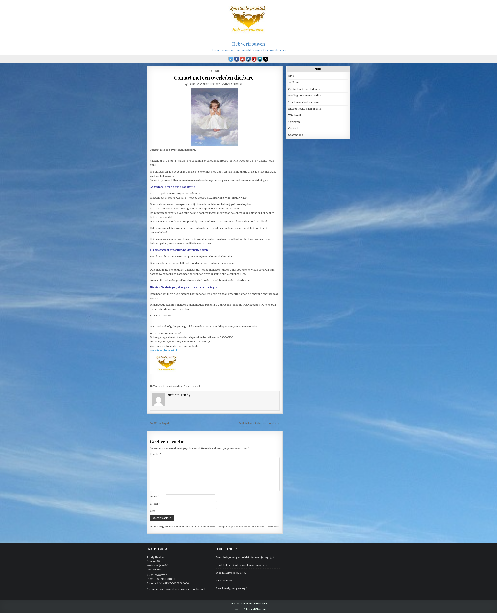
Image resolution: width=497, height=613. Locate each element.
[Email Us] (260, 59)
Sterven (215, 70)
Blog (291, 75)
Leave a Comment (233, 84)
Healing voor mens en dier (304, 95)
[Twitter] (231, 59)
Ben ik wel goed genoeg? (231, 588)
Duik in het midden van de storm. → (261, 423)
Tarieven (294, 121)
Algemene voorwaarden (162, 589)
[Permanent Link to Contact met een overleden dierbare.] (214, 117)
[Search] (265, 59)
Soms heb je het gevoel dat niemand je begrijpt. (245, 557)
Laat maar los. (224, 580)
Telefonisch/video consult (304, 102)
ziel (197, 386)
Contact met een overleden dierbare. (214, 77)
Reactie (155, 454)
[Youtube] (254, 59)
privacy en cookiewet (191, 589)
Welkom (293, 82)
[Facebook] (236, 59)
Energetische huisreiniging (305, 108)
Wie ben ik (295, 115)
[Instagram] (248, 59)
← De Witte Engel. (159, 423)
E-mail (155, 503)
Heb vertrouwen (248, 44)
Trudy (191, 84)
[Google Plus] (242, 59)
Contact (293, 128)
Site (152, 510)
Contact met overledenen (304, 89)
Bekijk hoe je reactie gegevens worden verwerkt (248, 526)
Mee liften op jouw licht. (231, 572)
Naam (154, 496)
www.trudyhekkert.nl (163, 350)
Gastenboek (295, 134)
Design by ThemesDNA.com (249, 609)
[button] (488, 5)
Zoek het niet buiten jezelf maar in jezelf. (241, 565)
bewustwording (173, 386)
